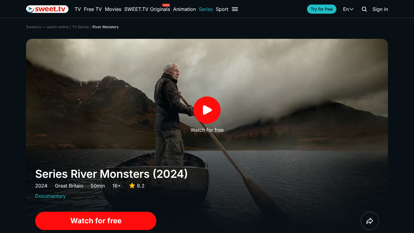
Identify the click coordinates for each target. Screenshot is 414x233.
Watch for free (96, 220)
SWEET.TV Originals (147, 9)
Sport (222, 9)
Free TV (93, 9)
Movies (113, 9)
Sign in (380, 9)
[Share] (370, 221)
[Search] (364, 9)
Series (206, 9)
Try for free (322, 9)
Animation (184, 9)
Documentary (50, 196)
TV (78, 9)
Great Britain (69, 186)
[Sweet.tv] (47, 9)
